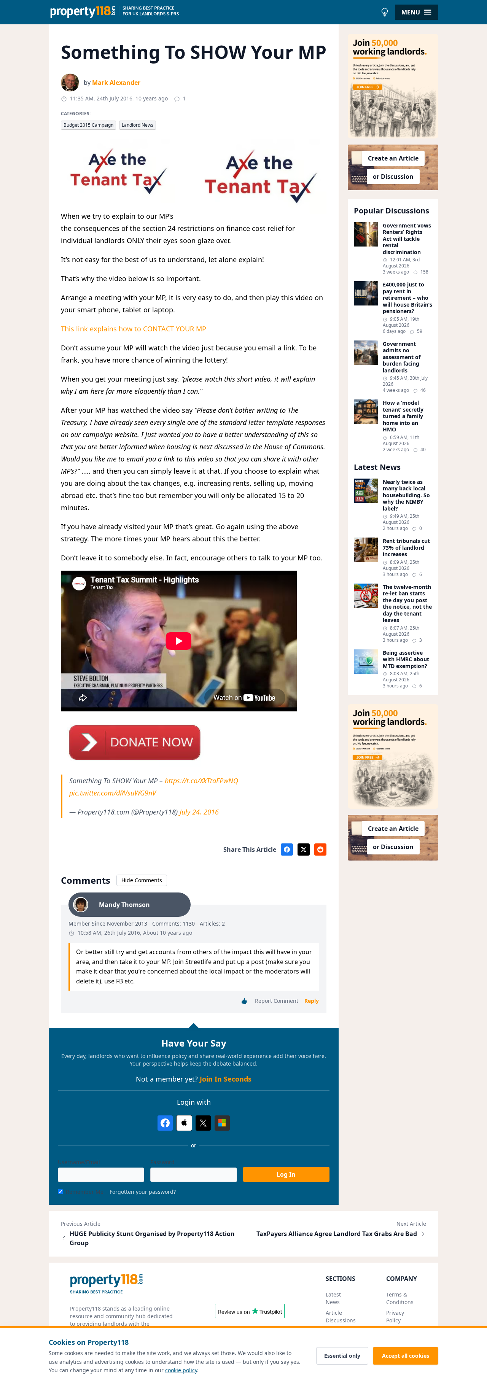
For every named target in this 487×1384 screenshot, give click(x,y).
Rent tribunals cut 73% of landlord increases (406, 548)
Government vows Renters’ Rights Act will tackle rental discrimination (407, 239)
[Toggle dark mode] (384, 12)
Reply (311, 1000)
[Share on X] (304, 849)
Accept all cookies (405, 1355)
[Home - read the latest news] (213, 12)
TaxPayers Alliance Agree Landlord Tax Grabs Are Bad (336, 1234)
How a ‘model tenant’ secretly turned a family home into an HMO (403, 416)
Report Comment (276, 1000)
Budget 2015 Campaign (88, 125)
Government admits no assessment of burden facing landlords (401, 357)
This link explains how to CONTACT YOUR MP (133, 328)
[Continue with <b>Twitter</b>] (203, 1123)
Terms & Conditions (400, 1298)
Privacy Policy (395, 1316)
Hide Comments (141, 880)
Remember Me (84, 1191)
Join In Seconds (225, 1078)
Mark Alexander (116, 82)
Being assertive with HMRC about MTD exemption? (406, 659)
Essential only (342, 1355)
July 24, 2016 (199, 811)
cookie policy (181, 1370)
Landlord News (137, 125)
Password (162, 1162)
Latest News (333, 1298)
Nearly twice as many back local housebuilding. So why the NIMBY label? (406, 495)
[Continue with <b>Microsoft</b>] (222, 1123)
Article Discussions (341, 1316)
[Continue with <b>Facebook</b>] (165, 1123)
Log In (286, 1174)
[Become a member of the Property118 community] (393, 86)
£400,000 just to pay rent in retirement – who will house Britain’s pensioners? (407, 298)
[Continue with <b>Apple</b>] (184, 1123)
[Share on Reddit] (320, 849)
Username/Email (79, 1162)
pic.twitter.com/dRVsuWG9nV (112, 792)
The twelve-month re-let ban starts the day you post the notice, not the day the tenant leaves (407, 604)
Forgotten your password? (143, 1191)
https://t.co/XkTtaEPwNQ (201, 780)
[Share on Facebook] (287, 849)
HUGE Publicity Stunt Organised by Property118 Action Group (152, 1238)
